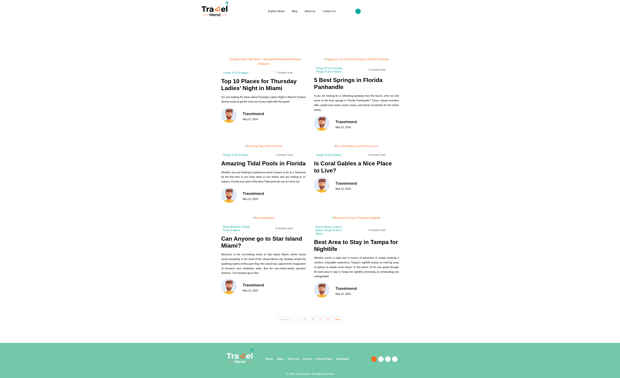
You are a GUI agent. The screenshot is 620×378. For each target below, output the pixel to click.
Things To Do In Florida (329, 68)
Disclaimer (342, 359)
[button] (358, 11)
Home (270, 359)
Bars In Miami (323, 227)
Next (337, 319)
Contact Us (329, 11)
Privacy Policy (324, 359)
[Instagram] (408, 12)
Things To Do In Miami (235, 72)
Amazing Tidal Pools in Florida (263, 163)
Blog (294, 11)
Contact (309, 359)
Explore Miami (276, 11)
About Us (310, 11)
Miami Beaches (232, 227)
